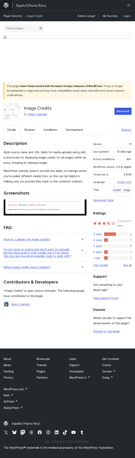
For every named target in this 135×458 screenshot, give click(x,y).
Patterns (41, 377)
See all (127, 265)
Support (126, 129)
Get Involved (110, 359)
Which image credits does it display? (27, 267)
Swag (107, 377)
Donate (108, 371)
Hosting (9, 371)
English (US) (124, 181)
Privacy (8, 377)
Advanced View (103, 200)
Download (123, 111)
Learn (72, 359)
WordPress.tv (79, 377)
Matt (8, 395)
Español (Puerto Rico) (26, 423)
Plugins (40, 371)
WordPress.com (15, 389)
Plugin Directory (13, 15)
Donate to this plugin (106, 331)
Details (11, 129)
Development (74, 129)
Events (106, 365)
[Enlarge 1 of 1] (82, 204)
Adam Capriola (37, 114)
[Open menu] (129, 5)
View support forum (105, 298)
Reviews (29, 129)
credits (117, 190)
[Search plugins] (40, 28)
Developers (76, 371)
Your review (100, 265)
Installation (50, 129)
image (127, 190)
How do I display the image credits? (27, 239)
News (7, 365)
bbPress (11, 401)
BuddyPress (13, 407)
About (7, 359)
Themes (41, 365)
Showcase (43, 359)
